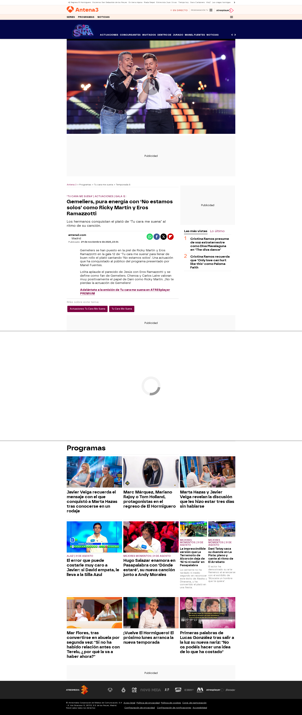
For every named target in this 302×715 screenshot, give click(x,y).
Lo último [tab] (217, 231)
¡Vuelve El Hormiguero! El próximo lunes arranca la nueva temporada (148, 637)
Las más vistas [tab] (195, 231)
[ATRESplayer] (224, 10)
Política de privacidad (148, 703)
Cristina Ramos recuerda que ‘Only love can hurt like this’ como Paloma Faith (210, 262)
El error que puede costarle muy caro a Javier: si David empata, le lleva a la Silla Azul (93, 567)
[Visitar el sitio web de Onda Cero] (178, 690)
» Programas (84, 184)
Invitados (149, 35)
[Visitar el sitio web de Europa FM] (189, 690)
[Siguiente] (233, 2)
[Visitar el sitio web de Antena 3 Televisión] (112, 690)
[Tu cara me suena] (83, 36)
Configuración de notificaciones (174, 707)
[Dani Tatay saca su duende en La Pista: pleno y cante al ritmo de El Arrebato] (221, 529)
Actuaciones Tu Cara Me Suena (87, 309)
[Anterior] (68, 2)
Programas (86, 17)
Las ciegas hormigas (221, 2)
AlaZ (208, 2)
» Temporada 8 (122, 184)
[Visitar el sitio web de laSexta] (123, 690)
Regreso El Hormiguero (81, 2)
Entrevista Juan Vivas (166, 2)
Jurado (178, 35)
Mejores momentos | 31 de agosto (147, 556)
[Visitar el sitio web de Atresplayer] (215, 690)
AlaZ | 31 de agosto (80, 556)
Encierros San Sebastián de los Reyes (109, 2)
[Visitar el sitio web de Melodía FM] (200, 690)
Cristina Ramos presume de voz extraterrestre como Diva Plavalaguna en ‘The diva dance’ (209, 244)
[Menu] (231, 17)
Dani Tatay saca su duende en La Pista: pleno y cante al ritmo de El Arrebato (220, 555)
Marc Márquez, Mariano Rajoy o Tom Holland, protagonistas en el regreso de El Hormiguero (149, 499)
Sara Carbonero (197, 2)
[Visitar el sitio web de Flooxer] (230, 690)
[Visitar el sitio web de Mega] (156, 690)
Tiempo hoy (183, 2)
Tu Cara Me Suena (122, 309)
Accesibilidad (200, 707)
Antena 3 (71, 184)
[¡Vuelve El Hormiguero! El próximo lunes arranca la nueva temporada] (151, 613)
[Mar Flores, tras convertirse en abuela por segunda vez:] (94, 613)
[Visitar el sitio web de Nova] (145, 690)
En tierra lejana (135, 2)
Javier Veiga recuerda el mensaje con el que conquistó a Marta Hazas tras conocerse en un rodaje (92, 501)
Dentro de (164, 35)
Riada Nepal (149, 2)
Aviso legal (129, 703)
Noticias (104, 17)
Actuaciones (109, 35)
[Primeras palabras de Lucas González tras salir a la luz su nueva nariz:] (207, 613)
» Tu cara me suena (102, 184)
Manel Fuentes (195, 35)
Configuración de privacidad (139, 707)
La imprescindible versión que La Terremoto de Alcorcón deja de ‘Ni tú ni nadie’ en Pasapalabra (193, 557)
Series (71, 17)
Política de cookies (171, 703)
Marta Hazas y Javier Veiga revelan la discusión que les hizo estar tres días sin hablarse (207, 499)
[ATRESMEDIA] (77, 690)
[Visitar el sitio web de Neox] (134, 690)
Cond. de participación (194, 703)
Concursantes (130, 35)
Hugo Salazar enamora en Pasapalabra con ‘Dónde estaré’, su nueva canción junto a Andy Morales (149, 567)
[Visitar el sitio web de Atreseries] (167, 690)
